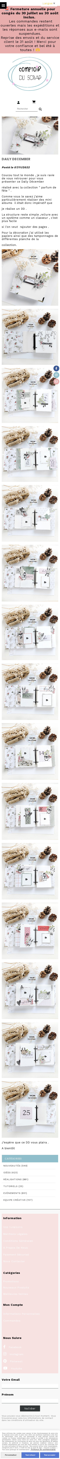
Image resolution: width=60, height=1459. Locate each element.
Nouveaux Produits (16, 1287)
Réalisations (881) (15, 1179)
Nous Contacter (14, 1261)
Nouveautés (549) (15, 1165)
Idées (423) (10, 1172)
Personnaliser (11, 1455)
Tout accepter (49, 1455)
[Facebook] (56, 368)
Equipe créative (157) (18, 1200)
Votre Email (11, 1379)
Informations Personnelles (21, 1313)
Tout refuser (30, 1455)
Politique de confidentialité (43, 1449)
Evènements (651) (15, 1193)
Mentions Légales (15, 1233)
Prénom (8, 1394)
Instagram (13, 1354)
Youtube (12, 1368)
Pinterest (13, 1361)
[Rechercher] (40, 108)
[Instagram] (56, 375)
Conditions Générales (18, 1240)
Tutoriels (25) (13, 1186)
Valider (30, 1408)
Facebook (12, 1347)
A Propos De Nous (15, 1247)
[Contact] (56, 381)
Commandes (11, 1320)
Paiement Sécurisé (16, 1254)
